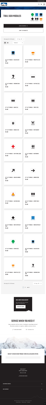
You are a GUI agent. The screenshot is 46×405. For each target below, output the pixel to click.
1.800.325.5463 (41, 1)
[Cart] (41, 4)
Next (28, 287)
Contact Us (30, 329)
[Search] (39, 4)
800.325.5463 (18, 329)
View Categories (22, 26)
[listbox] (22, 39)
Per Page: (36, 283)
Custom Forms (20, 307)
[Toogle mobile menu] (44, 4)
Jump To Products (23, 30)
